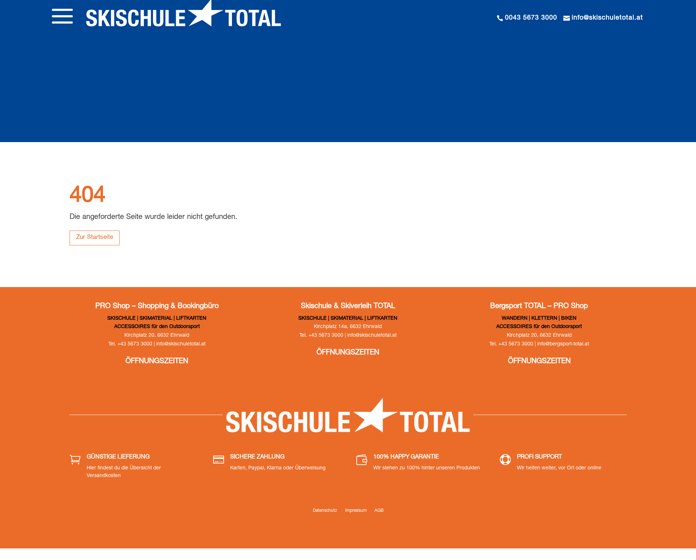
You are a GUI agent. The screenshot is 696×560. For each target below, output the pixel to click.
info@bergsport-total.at (563, 344)
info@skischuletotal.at (607, 18)
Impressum (355, 511)
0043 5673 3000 (531, 18)
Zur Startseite (94, 238)
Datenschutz (325, 511)
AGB (379, 511)
